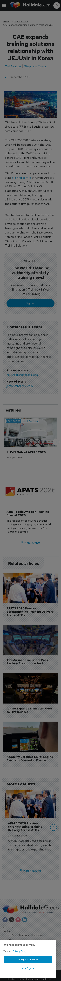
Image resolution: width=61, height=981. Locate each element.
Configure (28, 968)
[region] (28, 959)
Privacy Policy (20, 951)
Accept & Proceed (28, 959)
